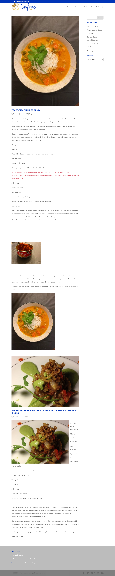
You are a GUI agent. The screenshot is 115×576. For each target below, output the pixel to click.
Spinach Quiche (92, 26)
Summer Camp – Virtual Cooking (24, 563)
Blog (92, 6)
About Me (70, 6)
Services (77, 6)
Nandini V (16, 114)
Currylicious (16, 417)
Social (98, 6)
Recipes (86, 6)
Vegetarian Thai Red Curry (26, 110)
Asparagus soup (92, 51)
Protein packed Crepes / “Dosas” (24, 559)
